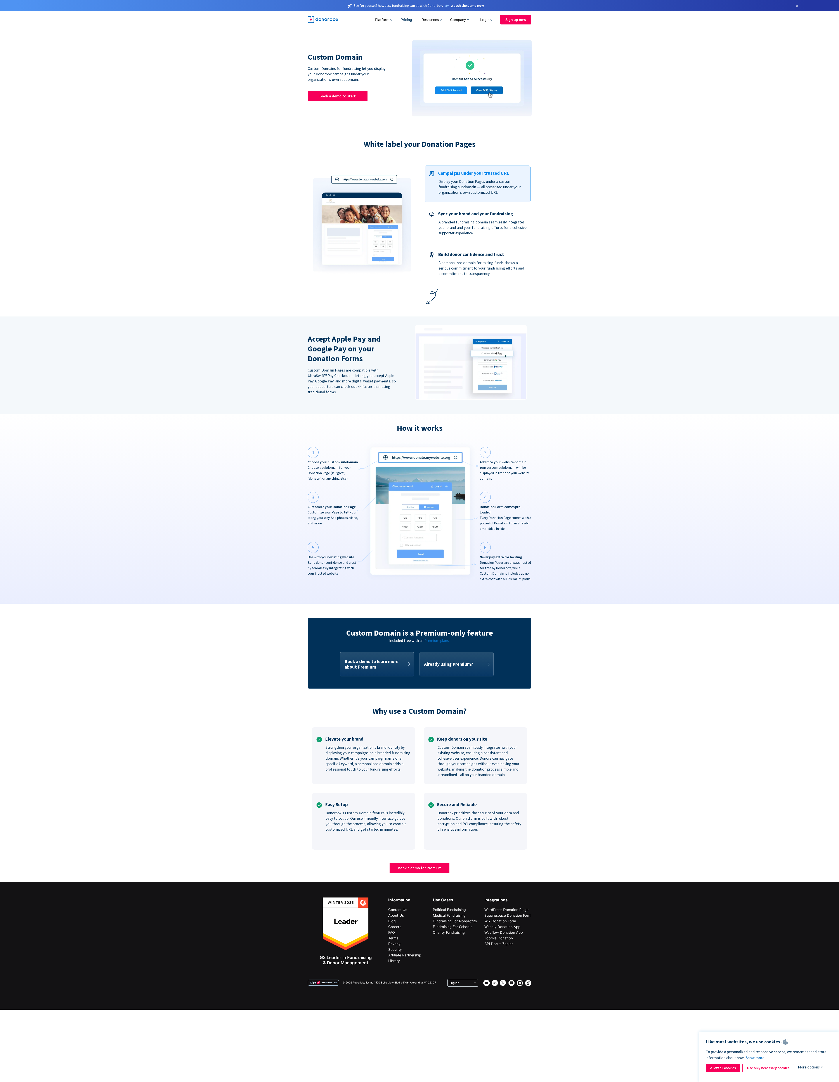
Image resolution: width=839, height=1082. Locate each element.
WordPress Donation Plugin (506, 909)
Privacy (394, 944)
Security (395, 949)
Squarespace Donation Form (507, 915)
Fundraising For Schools (452, 927)
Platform (382, 19)
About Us (396, 915)
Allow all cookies (723, 1068)
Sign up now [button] (515, 19)
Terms (393, 938)
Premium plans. (437, 640)
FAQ (391, 932)
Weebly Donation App (502, 927)
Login (484, 19)
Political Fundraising (449, 909)
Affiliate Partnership (404, 955)
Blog (392, 921)
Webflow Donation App (503, 932)
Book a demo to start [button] (337, 96)
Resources (430, 19)
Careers (394, 927)
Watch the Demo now (467, 5)
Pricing (406, 19)
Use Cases (443, 900)
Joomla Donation (498, 938)
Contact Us (397, 909)
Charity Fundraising (449, 932)
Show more (755, 1057)
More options (809, 1067)
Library (394, 961)
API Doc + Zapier (498, 944)
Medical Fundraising (449, 915)
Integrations (496, 900)
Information (399, 900)
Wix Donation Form (500, 921)
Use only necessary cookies (768, 1068)
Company (458, 19)
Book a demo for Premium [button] (419, 867)
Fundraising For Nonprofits (455, 921)
